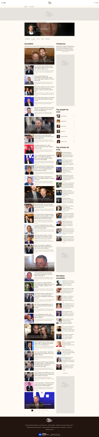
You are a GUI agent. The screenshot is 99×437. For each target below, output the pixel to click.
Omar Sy (70, 48)
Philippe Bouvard (71, 46)
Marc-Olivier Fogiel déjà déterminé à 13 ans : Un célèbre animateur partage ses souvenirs (43, 306)
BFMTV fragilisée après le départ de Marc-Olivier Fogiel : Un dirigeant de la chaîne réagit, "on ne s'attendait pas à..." (44, 343)
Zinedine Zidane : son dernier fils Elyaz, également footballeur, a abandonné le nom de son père (67, 208)
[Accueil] (50, 3)
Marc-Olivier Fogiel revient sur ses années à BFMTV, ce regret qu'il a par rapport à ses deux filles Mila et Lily (44, 109)
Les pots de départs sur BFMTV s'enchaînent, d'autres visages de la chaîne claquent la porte (38, 405)
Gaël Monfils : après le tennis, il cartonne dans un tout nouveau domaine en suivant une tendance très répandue (68, 283)
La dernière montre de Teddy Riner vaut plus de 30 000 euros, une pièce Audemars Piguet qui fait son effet (67, 336)
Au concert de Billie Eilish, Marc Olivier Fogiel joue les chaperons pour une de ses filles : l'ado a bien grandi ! (44, 226)
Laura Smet (62, 131)
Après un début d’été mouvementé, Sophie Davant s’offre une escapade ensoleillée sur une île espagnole (68, 351)
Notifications (63, 427)
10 (38, 412)
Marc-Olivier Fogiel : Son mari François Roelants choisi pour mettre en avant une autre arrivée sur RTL (44, 206)
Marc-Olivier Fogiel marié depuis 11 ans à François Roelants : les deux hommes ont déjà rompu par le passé (39, 199)
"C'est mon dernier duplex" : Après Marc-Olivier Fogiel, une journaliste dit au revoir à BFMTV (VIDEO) (44, 353)
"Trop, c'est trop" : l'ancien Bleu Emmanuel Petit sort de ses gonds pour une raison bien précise (68, 367)
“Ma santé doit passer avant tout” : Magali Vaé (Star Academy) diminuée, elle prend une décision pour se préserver (68, 359)
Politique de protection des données (34, 427)
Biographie (27, 38)
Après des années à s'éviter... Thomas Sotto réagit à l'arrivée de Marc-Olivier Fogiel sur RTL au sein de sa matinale (43, 236)
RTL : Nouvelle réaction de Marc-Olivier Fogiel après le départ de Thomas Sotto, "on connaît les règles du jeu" (43, 67)
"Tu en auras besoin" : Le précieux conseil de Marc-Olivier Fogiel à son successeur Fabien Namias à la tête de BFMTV (44, 384)
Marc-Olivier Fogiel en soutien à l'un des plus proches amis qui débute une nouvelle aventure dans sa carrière (39, 130)
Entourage (47, 38)
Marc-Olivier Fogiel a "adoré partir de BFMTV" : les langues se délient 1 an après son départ (44, 178)
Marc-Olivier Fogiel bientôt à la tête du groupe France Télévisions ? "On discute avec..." (38, 267)
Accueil (25, 21)
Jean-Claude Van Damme (69, 50)
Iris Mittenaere (63, 121)
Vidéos (42, 38)
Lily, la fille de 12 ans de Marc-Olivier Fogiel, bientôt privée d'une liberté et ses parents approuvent (43, 137)
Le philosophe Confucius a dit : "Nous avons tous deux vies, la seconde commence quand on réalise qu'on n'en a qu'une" (68, 231)
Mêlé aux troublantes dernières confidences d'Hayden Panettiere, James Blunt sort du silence (68, 344)
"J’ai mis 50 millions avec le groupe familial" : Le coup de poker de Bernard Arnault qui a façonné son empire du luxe (68, 313)
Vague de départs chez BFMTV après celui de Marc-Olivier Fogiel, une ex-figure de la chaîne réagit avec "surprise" (44, 374)
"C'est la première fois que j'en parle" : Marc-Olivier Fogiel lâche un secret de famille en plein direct (43, 274)
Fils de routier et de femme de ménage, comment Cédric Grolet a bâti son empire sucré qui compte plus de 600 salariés (68, 329)
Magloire (65, 46)
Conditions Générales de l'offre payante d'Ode (51, 427)
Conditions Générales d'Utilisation (31, 425)
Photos (38, 38)
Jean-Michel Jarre (59, 46)
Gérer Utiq (69, 427)
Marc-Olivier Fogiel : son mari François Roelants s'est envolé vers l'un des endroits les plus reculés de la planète (39, 60)
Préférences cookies (49, 429)
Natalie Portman (63, 141)
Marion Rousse (59, 48)
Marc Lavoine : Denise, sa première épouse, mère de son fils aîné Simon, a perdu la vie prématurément (68, 192)
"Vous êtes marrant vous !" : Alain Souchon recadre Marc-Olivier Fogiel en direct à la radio (43, 147)
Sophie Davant (63, 126)
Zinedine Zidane (63, 116)
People (28, 21)
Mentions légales (51, 425)
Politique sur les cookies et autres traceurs (64, 425)
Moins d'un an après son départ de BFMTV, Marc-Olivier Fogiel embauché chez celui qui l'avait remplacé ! (43, 247)
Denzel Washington (60, 50)
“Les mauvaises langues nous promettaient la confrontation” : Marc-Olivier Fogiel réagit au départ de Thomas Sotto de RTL (44, 78)
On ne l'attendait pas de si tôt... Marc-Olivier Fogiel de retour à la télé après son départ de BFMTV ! (44, 316)
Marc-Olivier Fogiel (32, 21)
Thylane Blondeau (63, 136)
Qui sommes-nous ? (43, 425)
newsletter (97, 2)
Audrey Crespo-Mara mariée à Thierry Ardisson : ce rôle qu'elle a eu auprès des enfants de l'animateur (39, 336)
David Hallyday (65, 48)
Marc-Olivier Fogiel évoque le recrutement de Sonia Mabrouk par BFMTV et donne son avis (44, 99)
